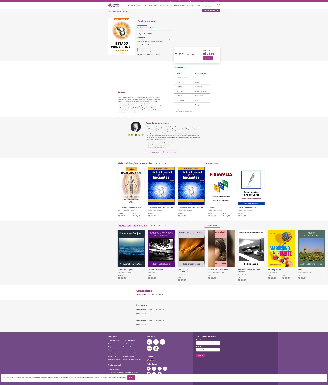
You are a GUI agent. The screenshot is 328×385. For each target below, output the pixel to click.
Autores (110, 344)
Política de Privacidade (120, 377)
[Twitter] (149, 369)
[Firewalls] (221, 186)
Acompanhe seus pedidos (207, 1)
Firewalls (211, 207)
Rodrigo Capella (242, 274)
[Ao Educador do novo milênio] (221, 248)
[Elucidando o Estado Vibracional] (131, 186)
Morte (300, 270)
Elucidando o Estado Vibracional (129, 207)
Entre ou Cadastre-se (208, 5)
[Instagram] (160, 369)
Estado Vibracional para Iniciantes (160, 207)
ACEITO (131, 377)
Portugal (164, 1)
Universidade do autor (129, 350)
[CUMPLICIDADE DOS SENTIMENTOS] (191, 248)
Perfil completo (154, 152)
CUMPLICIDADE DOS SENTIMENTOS (185, 271)
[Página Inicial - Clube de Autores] (113, 5)
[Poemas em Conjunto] (131, 248)
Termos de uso (112, 356)
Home (110, 11)
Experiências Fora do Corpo (248, 207)
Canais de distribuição (129, 356)
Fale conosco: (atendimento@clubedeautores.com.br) (123, 372)
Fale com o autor (171, 152)
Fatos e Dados (112, 353)
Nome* (198, 340)
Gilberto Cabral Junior (153, 272)
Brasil (158, 1)
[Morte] (311, 248)
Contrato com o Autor (114, 359)
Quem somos (112, 350)
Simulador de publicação (132, 359)
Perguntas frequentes (114, 369)
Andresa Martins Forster (304, 272)
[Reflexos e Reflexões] (161, 248)
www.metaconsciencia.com (163, 145)
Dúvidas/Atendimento (114, 340)
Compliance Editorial (128, 344)
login (142, 294)
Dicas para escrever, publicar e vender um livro (249, 271)
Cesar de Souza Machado (147, 28)
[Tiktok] (165, 369)
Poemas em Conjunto (125, 270)
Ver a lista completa (212, 163)
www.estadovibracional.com (164, 143)
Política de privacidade (129, 340)
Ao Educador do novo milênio (218, 270)
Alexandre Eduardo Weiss (125, 272)
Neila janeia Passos (183, 274)
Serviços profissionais (129, 347)
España (171, 1)
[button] (156, 163)
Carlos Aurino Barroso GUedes (216, 272)
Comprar (207, 58)
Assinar (200, 355)
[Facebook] (154, 369)
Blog (109, 347)
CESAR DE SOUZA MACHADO (126, 210)
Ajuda (218, 1)
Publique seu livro (192, 1)
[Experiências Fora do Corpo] (251, 186)
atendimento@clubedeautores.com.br (184, 111)
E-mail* (198, 346)
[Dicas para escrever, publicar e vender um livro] (251, 248)
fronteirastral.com (160, 147)
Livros (114, 11)
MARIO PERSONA (272, 272)
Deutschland (178, 1)
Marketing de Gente (275, 270)
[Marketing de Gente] (281, 248)
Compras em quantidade (193, 5)
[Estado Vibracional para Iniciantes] (161, 186)
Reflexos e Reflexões (155, 270)
